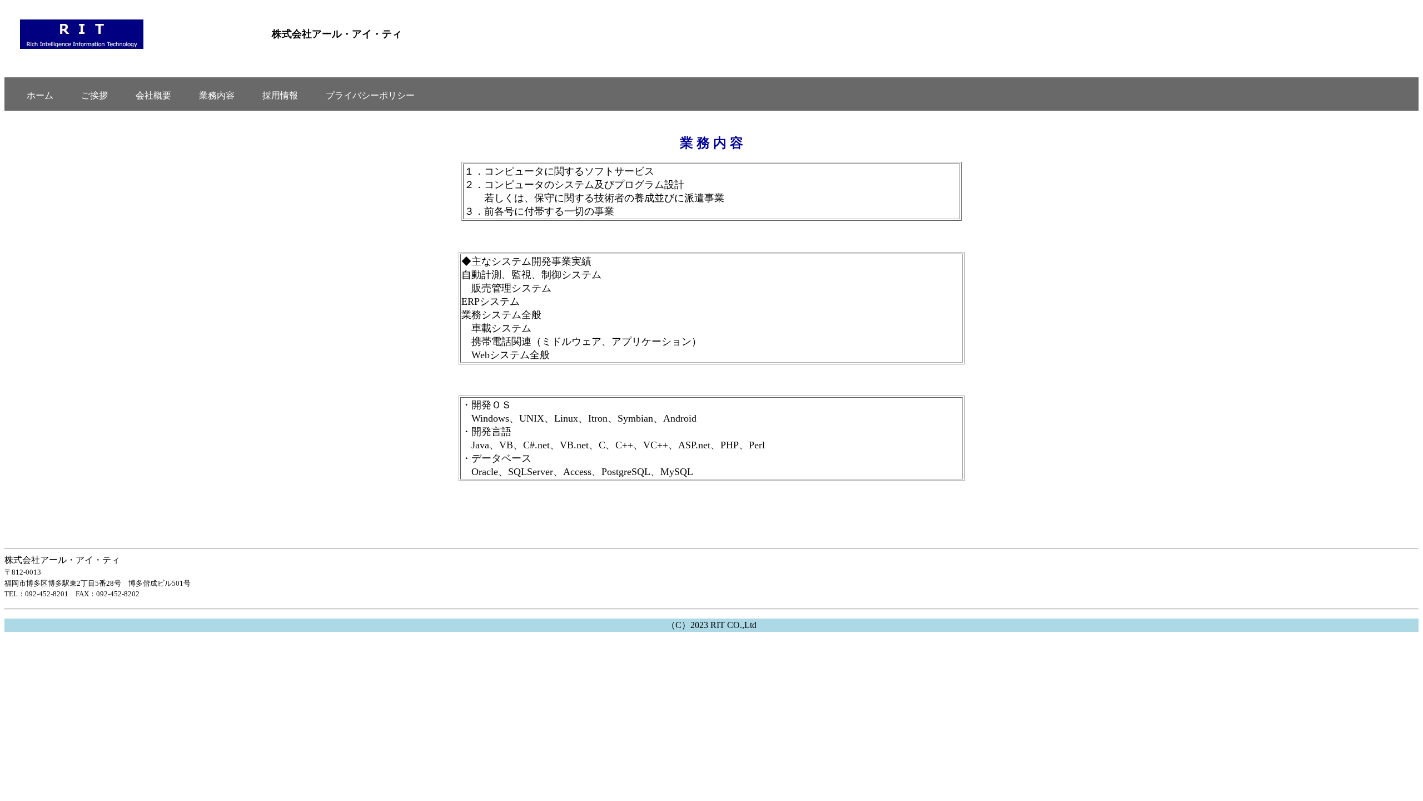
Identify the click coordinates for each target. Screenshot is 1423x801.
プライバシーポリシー (370, 95)
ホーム (40, 95)
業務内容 (217, 95)
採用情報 (280, 95)
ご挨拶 (94, 95)
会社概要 (153, 95)
